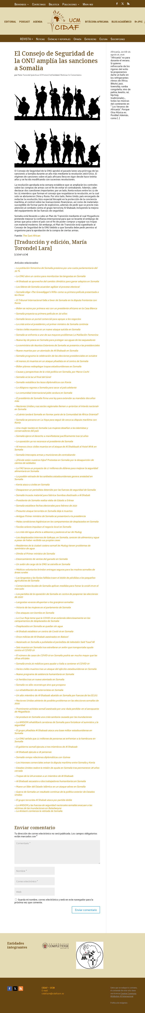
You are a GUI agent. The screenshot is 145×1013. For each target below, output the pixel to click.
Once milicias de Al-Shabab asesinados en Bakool (42, 636)
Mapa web (88, 4)
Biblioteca (54, 4)
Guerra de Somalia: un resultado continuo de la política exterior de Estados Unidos (54, 793)
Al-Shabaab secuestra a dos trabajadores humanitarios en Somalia (51, 781)
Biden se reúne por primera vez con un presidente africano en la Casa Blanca (56, 308)
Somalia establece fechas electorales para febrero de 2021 (46, 505)
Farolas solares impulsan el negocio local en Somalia (43, 527)
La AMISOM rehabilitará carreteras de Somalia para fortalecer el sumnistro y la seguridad (56, 723)
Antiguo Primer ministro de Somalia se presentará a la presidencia (51, 516)
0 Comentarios (75, 75)
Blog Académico (122, 21)
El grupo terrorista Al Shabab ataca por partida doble (44, 800)
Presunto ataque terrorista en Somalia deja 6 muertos (44, 511)
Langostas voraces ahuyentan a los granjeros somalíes (44, 602)
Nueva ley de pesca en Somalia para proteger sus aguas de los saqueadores (55, 340)
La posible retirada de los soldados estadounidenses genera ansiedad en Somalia (53, 477)
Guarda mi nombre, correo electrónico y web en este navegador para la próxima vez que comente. (53, 900)
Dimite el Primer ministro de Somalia (35, 553)
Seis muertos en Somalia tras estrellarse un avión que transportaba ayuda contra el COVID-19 (53, 648)
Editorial (10, 21)
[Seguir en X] (122, 3)
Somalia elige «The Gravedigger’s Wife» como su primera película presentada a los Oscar (56, 293)
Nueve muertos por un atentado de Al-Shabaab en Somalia (47, 350)
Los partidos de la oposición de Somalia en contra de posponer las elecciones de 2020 (56, 595)
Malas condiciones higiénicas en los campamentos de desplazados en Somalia (57, 521)
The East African (31, 235)
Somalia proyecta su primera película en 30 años (41, 313)
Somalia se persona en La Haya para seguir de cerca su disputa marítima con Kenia (55, 421)
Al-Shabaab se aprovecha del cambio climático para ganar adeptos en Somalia (57, 281)
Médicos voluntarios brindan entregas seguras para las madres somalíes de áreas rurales (54, 570)
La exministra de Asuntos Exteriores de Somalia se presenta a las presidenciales (58, 345)
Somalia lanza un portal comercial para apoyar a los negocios (48, 319)
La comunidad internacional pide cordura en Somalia (44, 393)
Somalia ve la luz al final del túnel (33, 377)
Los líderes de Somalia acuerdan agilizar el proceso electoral (47, 286)
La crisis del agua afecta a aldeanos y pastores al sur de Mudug (49, 532)
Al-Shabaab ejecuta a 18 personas (33, 752)
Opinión (77, 39)
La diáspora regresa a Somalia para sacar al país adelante (46, 387)
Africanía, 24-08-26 (120, 52)
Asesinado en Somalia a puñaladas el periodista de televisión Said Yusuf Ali (55, 642)
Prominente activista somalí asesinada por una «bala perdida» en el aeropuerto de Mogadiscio (56, 710)
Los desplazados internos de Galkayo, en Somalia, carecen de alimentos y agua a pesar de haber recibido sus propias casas (56, 538)
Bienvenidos (20, 4)
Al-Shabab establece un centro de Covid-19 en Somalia (44, 631)
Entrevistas (90, 39)
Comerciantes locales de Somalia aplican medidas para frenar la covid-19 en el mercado (56, 587)
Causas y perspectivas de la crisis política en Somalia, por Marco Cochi (52, 371)
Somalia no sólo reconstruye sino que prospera (40, 684)
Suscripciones (118, 39)
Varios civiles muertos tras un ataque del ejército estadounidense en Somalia (56, 669)
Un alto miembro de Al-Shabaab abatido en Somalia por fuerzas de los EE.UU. (56, 695)
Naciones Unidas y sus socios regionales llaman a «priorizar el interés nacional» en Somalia (56, 407)
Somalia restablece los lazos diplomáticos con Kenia (43, 382)
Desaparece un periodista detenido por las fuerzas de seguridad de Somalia (56, 490)
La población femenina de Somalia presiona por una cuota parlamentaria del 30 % (55, 269)
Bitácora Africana (96, 21)
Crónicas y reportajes (59, 39)
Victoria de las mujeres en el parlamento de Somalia (43, 607)
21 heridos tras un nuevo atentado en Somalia (40, 679)
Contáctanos (39, 4)
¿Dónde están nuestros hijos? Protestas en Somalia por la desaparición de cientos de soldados (54, 461)
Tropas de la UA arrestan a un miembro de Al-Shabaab (44, 776)
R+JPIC (139, 21)
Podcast (24, 21)
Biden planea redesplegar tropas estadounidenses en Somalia (48, 366)
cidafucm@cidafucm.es (53, 993)
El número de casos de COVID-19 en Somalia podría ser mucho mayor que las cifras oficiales (55, 656)
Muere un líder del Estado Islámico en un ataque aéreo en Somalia (50, 786)
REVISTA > (26, 39)
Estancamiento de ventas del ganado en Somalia (42, 559)
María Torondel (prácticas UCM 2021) (33, 75)
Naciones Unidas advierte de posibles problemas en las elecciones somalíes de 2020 (56, 701)
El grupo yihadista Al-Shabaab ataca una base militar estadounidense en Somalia (53, 731)
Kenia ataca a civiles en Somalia (32, 484)
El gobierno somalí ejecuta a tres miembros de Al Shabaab (46, 746)
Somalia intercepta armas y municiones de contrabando (45, 454)
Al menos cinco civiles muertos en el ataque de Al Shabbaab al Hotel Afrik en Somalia (55, 447)
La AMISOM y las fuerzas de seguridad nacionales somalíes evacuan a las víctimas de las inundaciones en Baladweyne (53, 806)
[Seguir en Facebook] (117, 3)
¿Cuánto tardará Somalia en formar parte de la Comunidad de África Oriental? (57, 414)
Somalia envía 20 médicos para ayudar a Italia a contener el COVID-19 (52, 663)
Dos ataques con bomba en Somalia (35, 612)
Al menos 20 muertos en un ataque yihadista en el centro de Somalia (52, 361)
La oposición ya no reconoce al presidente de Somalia (44, 441)
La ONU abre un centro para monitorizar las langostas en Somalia (50, 276)
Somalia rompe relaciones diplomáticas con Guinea (43, 757)
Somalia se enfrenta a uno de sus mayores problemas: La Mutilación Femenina (57, 334)
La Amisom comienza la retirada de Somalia (39, 811)
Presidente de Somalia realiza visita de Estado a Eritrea (44, 500)
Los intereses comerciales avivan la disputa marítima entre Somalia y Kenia (55, 762)
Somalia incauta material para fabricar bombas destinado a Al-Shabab (53, 495)
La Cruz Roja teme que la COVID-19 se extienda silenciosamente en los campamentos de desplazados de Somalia (52, 619)
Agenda (37, 21)
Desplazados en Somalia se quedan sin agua (39, 626)
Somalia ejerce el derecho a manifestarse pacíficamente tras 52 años (52, 436)
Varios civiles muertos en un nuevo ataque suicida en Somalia (48, 329)
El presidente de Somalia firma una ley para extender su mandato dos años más (54, 399)
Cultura (103, 39)
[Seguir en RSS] (128, 3)
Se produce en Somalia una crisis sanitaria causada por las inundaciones (54, 717)
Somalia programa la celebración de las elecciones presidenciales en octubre (56, 356)
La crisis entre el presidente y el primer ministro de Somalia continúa (52, 324)
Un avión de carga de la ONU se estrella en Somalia (43, 564)
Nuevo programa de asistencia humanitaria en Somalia (45, 674)
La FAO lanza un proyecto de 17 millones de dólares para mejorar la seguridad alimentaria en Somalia (56, 469)
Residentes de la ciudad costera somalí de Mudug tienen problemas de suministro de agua (52, 546)
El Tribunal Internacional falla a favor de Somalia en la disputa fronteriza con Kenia (55, 301)
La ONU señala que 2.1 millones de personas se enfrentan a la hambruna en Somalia (54, 739)
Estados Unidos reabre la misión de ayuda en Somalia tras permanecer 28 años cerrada (56, 769)
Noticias (40, 39)
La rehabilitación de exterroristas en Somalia (39, 690)
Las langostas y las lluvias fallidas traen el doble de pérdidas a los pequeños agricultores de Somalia (54, 579)
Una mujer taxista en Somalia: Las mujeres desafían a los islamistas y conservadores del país (51, 429)
